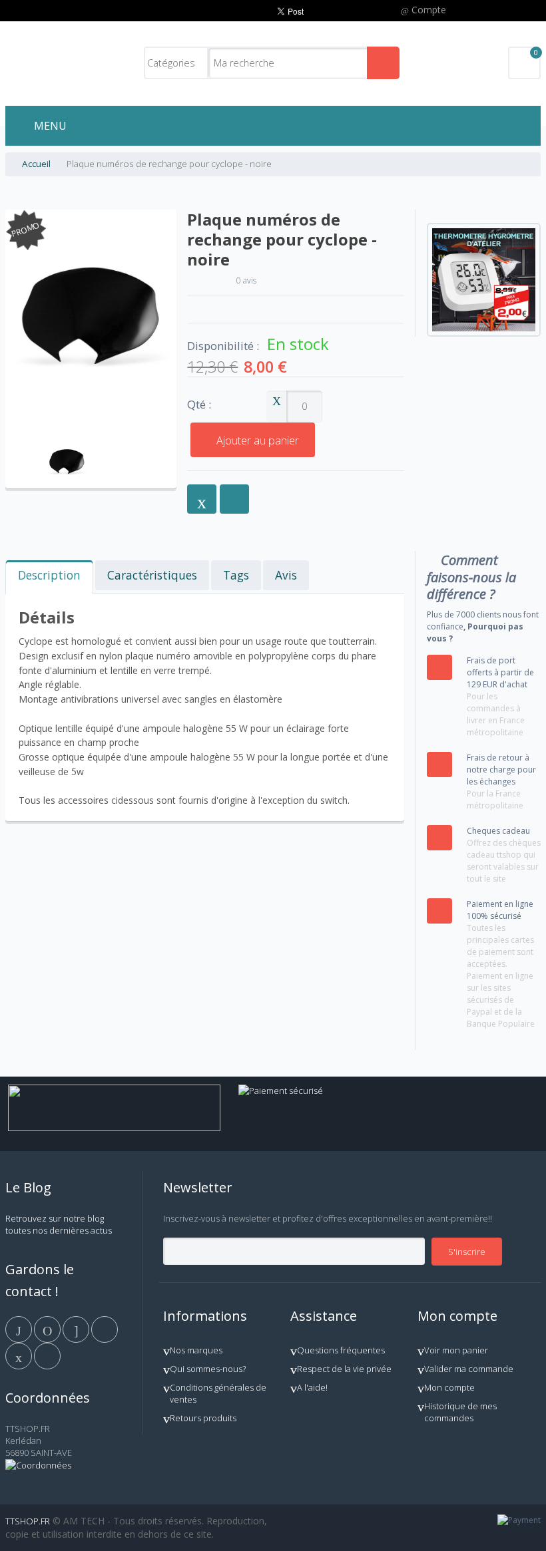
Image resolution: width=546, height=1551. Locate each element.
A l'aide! (312, 1387)
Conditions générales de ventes (218, 1393)
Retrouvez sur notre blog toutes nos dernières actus (58, 1224)
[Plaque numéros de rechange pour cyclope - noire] (67, 442)
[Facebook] (19, 1329)
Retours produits (203, 1418)
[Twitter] (48, 1329)
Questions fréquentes (341, 1350)
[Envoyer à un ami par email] (201, 499)
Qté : (199, 405)
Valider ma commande (468, 1369)
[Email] (19, 1355)
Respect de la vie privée (344, 1369)
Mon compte (449, 1387)
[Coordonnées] (38, 1465)
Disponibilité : (223, 346)
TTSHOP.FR (27, 1521)
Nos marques (196, 1350)
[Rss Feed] (47, 1355)
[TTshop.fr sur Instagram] (104, 1329)
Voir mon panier (456, 1350)
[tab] (49, 577)
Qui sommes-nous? (208, 1369)
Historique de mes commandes (460, 1412)
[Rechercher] (383, 63)
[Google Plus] (77, 1329)
